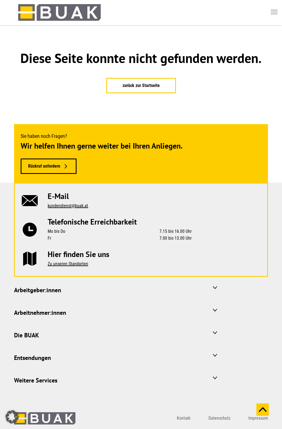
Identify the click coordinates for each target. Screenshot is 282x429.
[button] (12, 417)
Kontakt (184, 418)
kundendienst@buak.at (68, 205)
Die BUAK (26, 335)
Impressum (258, 418)
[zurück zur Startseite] (59, 12)
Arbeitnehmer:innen (40, 312)
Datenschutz (219, 418)
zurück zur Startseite (141, 85)
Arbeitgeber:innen (37, 290)
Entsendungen (32, 358)
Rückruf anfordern (44, 166)
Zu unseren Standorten (68, 263)
